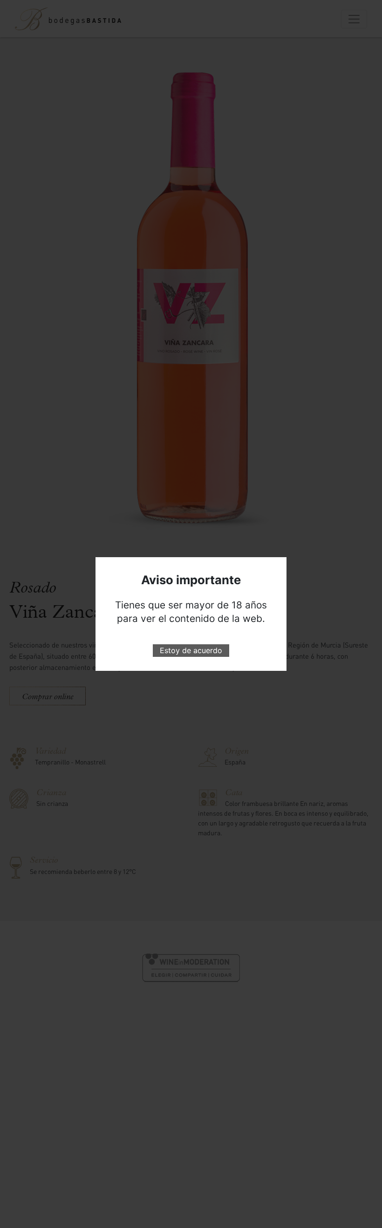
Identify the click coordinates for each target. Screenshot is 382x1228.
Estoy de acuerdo (191, 650)
